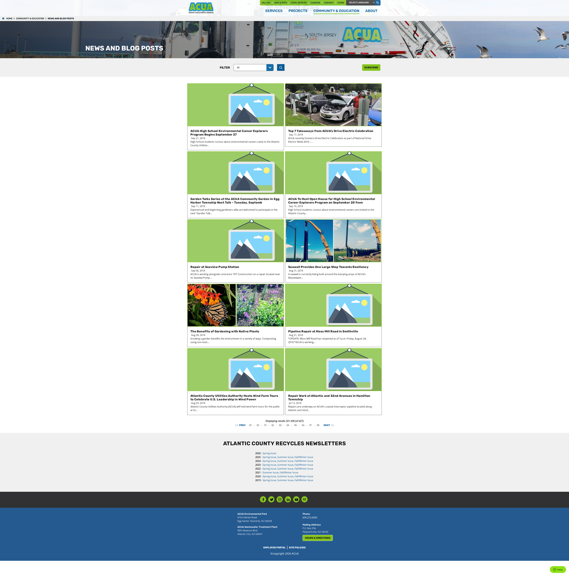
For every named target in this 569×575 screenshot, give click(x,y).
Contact (329, 2)
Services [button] (274, 11)
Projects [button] (298, 11)
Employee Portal (274, 547)
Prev (242, 425)
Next (327, 425)
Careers (315, 2)
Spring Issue (269, 453)
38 (318, 425)
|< (236, 425)
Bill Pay (266, 2)
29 (250, 425)
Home (9, 18)
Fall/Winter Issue (304, 457)
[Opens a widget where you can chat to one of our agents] (558, 570)
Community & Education (30, 18)
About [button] (371, 11)
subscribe (371, 67)
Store (341, 2)
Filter (225, 67)
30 (257, 425)
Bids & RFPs (280, 2)
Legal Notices (299, 2)
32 (272, 425)
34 (287, 425)
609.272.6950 (310, 517)
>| (332, 425)
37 (310, 425)
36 (303, 425)
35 (295, 425)
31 (265, 425)
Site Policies (297, 547)
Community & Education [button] (336, 11)
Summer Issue (285, 457)
